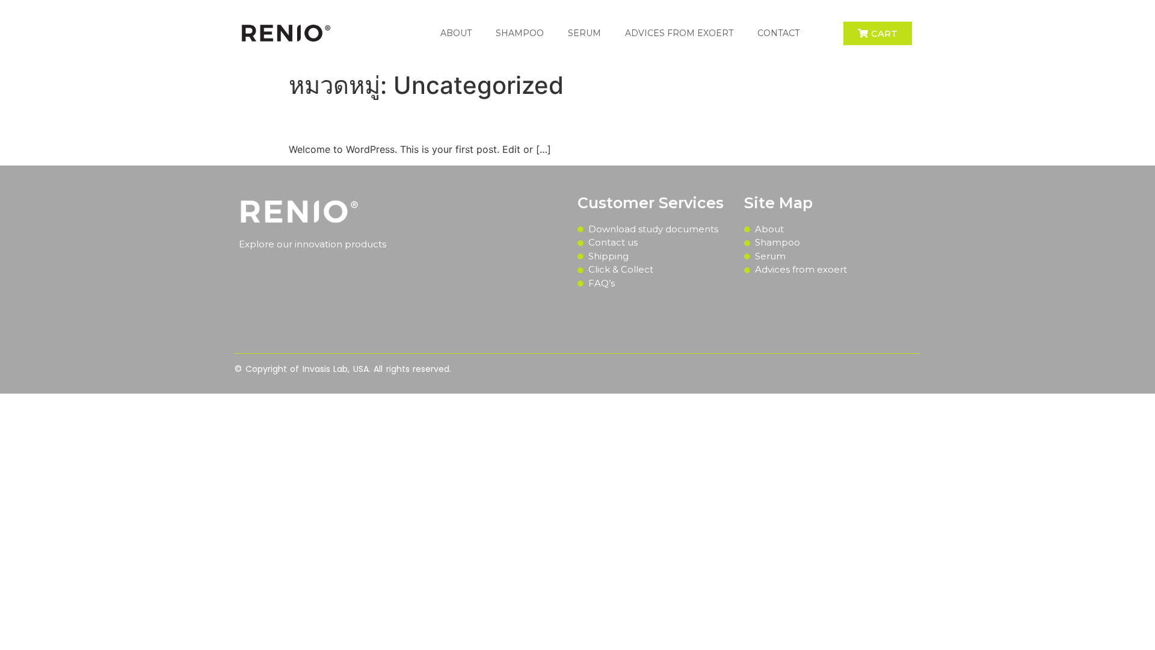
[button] (877, 33)
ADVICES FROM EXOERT (679, 33)
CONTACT (778, 33)
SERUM (584, 33)
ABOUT (456, 33)
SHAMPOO (520, 33)
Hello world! (342, 120)
